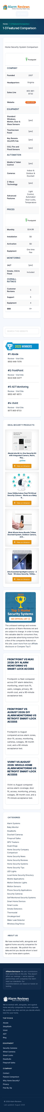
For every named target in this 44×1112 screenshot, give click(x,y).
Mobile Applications (15, 879)
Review (11, 358)
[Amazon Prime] (22, 461)
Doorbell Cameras (15, 834)
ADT (4, 1034)
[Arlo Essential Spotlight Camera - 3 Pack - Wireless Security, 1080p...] (22, 559)
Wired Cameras (9, 1052)
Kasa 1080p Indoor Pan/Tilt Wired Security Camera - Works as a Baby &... (22, 495)
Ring (4, 1037)
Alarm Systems (13, 823)
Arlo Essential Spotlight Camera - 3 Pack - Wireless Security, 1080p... (22, 573)
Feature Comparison (11, 1077)
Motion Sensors (14, 886)
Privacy (6, 1084)
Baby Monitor (13, 827)
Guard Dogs (12, 846)
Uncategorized (13, 916)
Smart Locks (12, 905)
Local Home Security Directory (20, 875)
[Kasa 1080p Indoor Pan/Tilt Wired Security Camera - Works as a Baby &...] (22, 482)
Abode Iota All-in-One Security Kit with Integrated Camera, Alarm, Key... (22, 455)
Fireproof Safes (14, 838)
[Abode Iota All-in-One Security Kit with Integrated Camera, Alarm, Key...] (22, 441)
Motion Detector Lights (17, 882)
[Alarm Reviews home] (16, 999)
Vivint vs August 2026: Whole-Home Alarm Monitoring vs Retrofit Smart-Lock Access (21, 768)
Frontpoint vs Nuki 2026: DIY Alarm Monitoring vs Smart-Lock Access (20, 664)
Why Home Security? (11, 1080)
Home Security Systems (17, 864)
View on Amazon (23, 466)
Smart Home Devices (16, 901)
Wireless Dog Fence (16, 924)
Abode (5, 1023)
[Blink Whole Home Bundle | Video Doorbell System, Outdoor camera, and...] (22, 520)
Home (5, 24)
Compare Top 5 (23, 646)
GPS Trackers (13, 842)
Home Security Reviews (17, 860)
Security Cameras (15, 894)
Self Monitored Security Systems (21, 897)
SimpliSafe (7, 1026)
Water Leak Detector (16, 920)
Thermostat (12, 912)
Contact (6, 1073)
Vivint (5, 1030)
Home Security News (16, 856)
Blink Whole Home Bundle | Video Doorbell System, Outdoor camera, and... (22, 534)
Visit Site (20, 358)
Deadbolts (11, 831)
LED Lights (11, 871)
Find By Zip (7, 1088)
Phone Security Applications (19, 890)
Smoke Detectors (14, 909)
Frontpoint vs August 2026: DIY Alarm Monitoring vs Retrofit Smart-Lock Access (21, 715)
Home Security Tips (15, 867)
